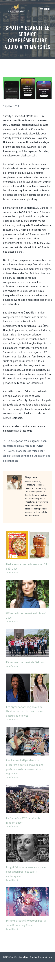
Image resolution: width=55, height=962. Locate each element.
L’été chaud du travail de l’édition (25, 662)
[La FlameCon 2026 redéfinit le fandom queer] (27, 811)
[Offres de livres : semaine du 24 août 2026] (27, 606)
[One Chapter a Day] (16, 9)
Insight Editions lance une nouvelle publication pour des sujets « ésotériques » (26, 871)
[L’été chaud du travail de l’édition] (27, 655)
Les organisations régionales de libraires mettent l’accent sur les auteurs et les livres (24, 711)
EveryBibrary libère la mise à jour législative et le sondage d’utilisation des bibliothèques (26, 455)
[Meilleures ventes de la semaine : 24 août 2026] (27, 557)
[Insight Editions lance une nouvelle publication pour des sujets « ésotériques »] (27, 860)
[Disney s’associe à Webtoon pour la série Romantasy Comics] (27, 913)
